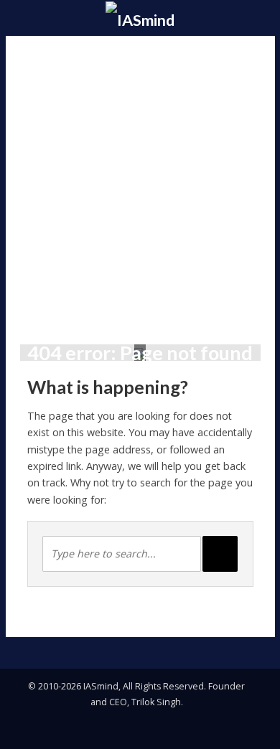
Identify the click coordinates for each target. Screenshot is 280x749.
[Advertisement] (140, 183)
